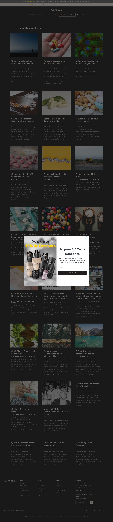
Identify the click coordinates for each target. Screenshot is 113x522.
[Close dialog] (86, 237)
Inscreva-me (73, 272)
